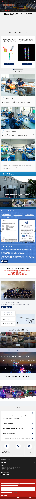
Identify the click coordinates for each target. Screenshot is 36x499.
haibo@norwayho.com (5, 472)
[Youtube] (6, 474)
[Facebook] (1, 474)
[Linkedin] (3, 474)
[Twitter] (4, 474)
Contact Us (5, 261)
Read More (9, 63)
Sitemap (19, 477)
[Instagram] (8, 474)
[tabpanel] (6, 340)
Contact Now (6, 307)
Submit (4, 495)
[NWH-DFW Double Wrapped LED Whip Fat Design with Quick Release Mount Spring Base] (26, 52)
